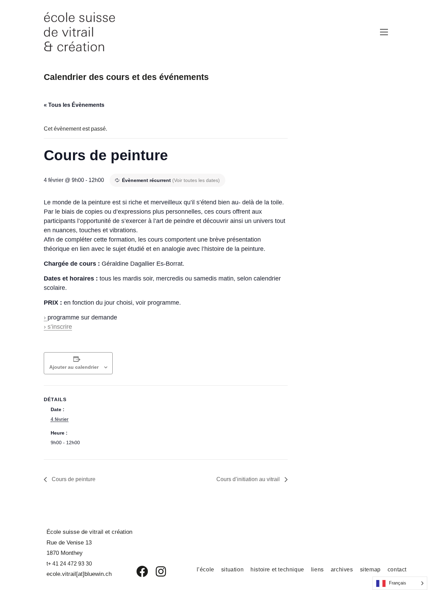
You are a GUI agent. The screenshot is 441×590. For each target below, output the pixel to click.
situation (232, 569)
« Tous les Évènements (74, 105)
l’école (205, 569)
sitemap (370, 569)
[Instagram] (156, 571)
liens (317, 569)
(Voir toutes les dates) (196, 180)
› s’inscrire (58, 326)
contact (397, 569)
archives (342, 569)
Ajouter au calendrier (74, 367)
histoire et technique (277, 569)
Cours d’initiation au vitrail (248, 479)
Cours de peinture (72, 479)
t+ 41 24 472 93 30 (69, 564)
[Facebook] (137, 571)
